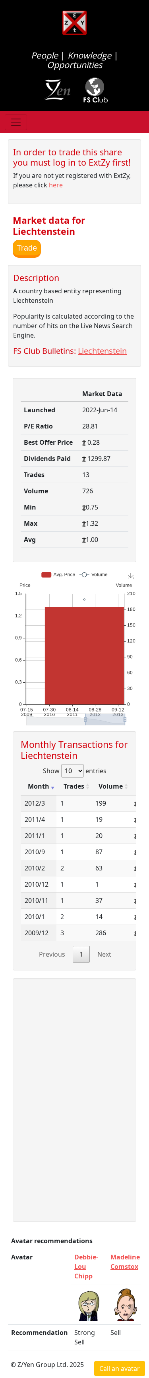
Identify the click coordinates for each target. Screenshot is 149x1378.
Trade (27, 248)
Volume (111, 786)
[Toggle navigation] (16, 122)
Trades (74, 786)
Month (38, 786)
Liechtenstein (102, 350)
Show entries (74, 770)
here (56, 185)
